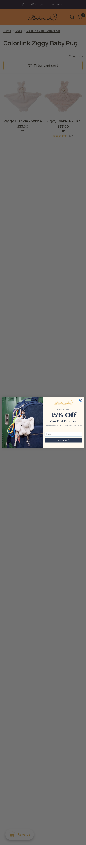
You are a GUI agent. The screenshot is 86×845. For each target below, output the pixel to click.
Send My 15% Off (63, 440)
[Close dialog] (81, 400)
